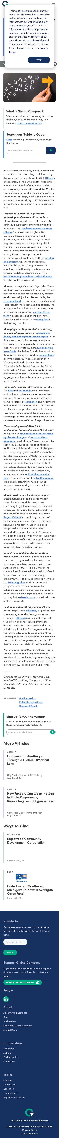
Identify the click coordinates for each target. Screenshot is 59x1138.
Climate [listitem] (7, 1080)
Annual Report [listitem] (10, 1029)
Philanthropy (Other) (31, 702)
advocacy (31, 610)
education (31, 401)
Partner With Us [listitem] (11, 1057)
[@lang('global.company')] (5, 4)
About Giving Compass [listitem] (15, 1012)
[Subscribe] (52, 732)
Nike (10, 390)
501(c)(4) (21, 618)
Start (9, 139)
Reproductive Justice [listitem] (14, 1097)
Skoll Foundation (44, 478)
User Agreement (29, 1133)
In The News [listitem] (9, 1021)
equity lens (42, 319)
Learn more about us (29, 123)
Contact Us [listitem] (9, 1061)
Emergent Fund (12, 301)
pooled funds (46, 355)
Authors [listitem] (7, 1052)
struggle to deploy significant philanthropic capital (26, 334)
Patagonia (24, 390)
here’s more (28, 597)
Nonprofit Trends (28, 705)
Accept (39, 59)
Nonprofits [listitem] (8, 1048)
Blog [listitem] (5, 1016)
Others (49, 178)
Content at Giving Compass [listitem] (17, 1025)
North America (27, 698)
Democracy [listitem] (9, 1084)
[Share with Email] (54, 64)
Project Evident (12, 517)
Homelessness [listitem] (10, 1092)
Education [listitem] (8, 1088)
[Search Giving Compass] (46, 4)
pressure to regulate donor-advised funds (27, 276)
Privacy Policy (29, 1129)
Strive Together (16, 582)
